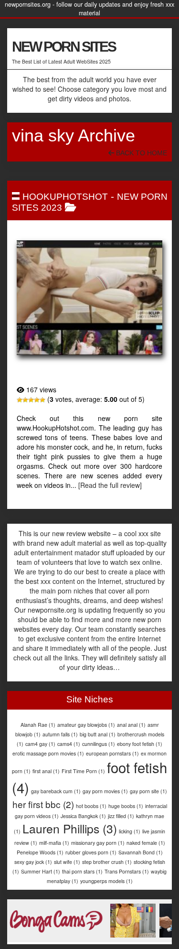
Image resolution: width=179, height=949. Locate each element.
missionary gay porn (98, 842)
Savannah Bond (140, 852)
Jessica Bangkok (83, 816)
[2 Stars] (25, 400)
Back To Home (140, 153)
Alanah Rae (38, 724)
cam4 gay (40, 743)
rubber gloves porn (90, 852)
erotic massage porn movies (48, 753)
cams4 (68, 743)
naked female (145, 842)
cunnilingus (98, 743)
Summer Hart (40, 871)
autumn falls (60, 734)
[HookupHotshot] (89, 297)
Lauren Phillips (69, 828)
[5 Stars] (42, 400)
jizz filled (121, 816)
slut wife (67, 861)
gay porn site (148, 791)
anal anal (131, 724)
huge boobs (125, 805)
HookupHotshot (65, 197)
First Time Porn (83, 771)
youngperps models (106, 880)
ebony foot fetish (139, 743)
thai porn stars (82, 871)
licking (129, 831)
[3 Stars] (31, 400)
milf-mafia (54, 842)
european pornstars (112, 753)
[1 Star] (19, 400)
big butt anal (98, 734)
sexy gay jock (33, 861)
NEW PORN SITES (64, 46)
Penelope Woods (40, 852)
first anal (46, 771)
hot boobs (91, 805)
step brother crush (107, 861)
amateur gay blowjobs (86, 724)
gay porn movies (105, 791)
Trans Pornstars (127, 871)
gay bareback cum (56, 791)
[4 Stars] (37, 400)
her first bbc (43, 804)
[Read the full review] (110, 485)
